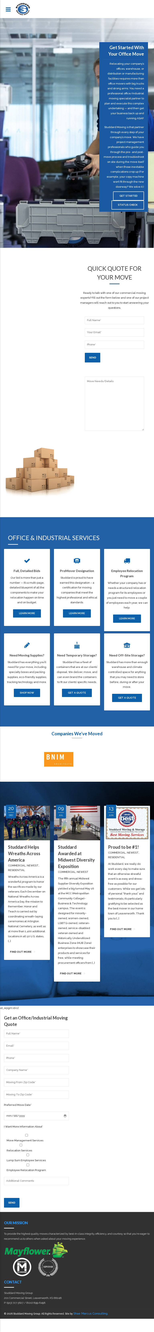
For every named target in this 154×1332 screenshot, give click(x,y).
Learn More (27, 613)
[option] (22, 759)
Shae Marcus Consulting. (90, 1313)
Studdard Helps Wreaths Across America (24, 853)
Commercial (16, 865)
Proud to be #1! (123, 847)
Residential (16, 870)
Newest (32, 865)
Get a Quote (77, 692)
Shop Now (27, 692)
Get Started (129, 195)
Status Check (128, 204)
